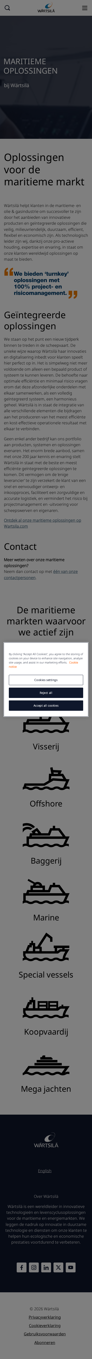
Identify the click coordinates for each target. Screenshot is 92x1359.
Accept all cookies (46, 705)
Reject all (46, 693)
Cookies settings (45, 680)
